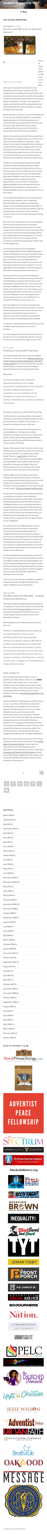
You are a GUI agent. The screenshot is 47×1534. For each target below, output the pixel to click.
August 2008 (8, 922)
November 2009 (9, 882)
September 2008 (10, 918)
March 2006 (8, 1029)
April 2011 (7, 847)
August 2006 (8, 1007)
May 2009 (7, 887)
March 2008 (8, 940)
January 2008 (8, 949)
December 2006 (9, 989)
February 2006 (9, 1033)
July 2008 (7, 927)
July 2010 (6, 860)
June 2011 (7, 838)
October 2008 (8, 913)
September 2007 (10, 962)
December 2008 (9, 904)
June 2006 (7, 1016)
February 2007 (9, 984)
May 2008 (7, 935)
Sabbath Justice (17, 3)
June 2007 (7, 975)
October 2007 (8, 958)
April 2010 (7, 873)
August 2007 (8, 967)
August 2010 (8, 855)
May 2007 (7, 980)
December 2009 (9, 878)
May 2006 (7, 1020)
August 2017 (8, 820)
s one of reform (26, 609)
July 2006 (7, 1011)
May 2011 (6, 842)
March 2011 (7, 851)
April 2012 (7, 833)
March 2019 (7, 815)
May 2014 (7, 824)
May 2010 (7, 869)
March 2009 (8, 895)
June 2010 (7, 864)
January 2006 (8, 1038)
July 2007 (7, 971)
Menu (25, 12)
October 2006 (8, 998)
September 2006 (10, 1002)
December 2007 (9, 953)
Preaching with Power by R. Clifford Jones (19, 752)
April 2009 (7, 891)
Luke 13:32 (21, 456)
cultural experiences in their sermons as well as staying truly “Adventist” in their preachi (23, 361)
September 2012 (9, 829)
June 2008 (7, 931)
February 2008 (9, 944)
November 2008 (9, 909)
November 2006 (9, 993)
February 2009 (9, 900)
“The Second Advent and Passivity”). (29, 488)
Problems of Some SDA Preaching (20, 350)
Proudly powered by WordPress (14, 1529)
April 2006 (7, 1024)
